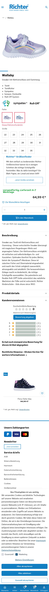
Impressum (41, 540)
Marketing (23, 554)
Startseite (5, 591)
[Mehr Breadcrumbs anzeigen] (3, 17)
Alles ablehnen (24, 573)
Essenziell (9, 554)
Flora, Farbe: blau (24, 399)
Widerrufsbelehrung (12, 461)
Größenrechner (10, 488)
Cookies (7, 483)
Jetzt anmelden (12, 447)
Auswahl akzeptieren (24, 580)
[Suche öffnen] (46, 7)
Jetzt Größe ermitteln (24, 180)
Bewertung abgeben (24, 317)
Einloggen (44, 591)
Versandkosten (23, 224)
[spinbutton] (24, 210)
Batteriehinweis (10, 479)
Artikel (14, 591)
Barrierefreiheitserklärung (14, 474)
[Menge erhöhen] (44, 210)
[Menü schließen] (2, 7)
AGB (6, 456)
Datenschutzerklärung (11, 550)
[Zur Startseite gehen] (22, 7)
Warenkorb (34, 588)
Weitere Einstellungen (24, 560)
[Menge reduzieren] (4, 210)
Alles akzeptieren (24, 566)
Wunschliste (24, 588)
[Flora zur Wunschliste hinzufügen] (42, 393)
